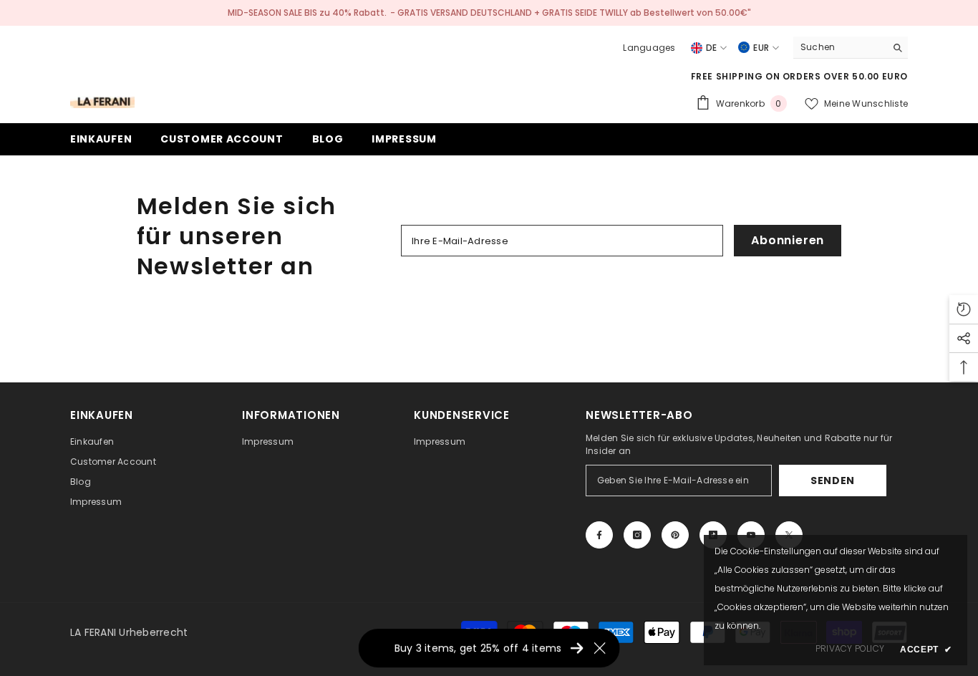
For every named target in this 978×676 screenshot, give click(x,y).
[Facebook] (599, 535)
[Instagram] (637, 535)
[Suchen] (850, 48)
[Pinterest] (675, 535)
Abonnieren (787, 240)
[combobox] (839, 47)
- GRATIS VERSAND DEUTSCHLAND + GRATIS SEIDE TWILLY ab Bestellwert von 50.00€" (570, 12)
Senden (832, 480)
